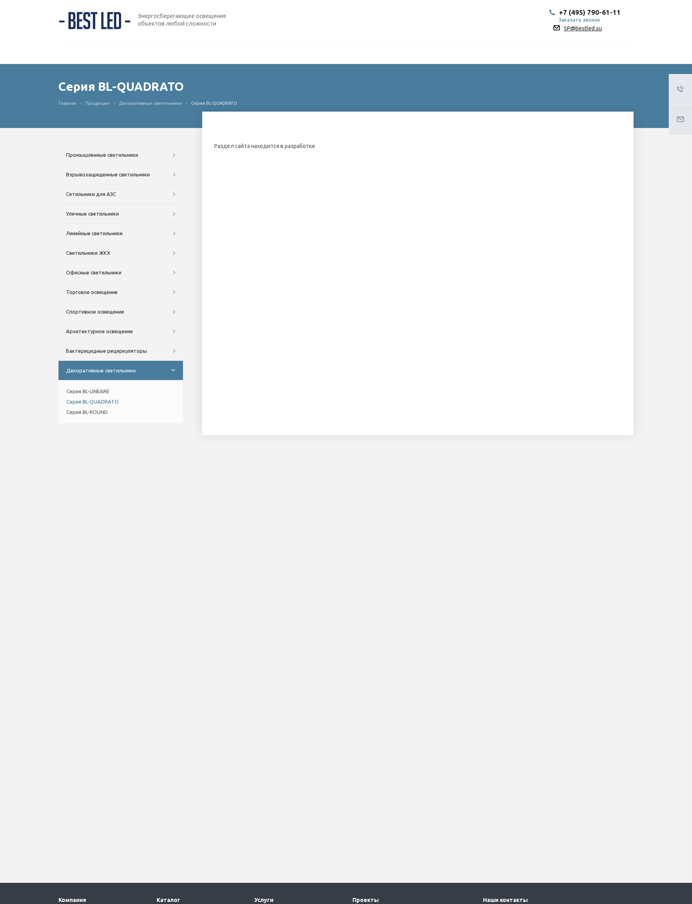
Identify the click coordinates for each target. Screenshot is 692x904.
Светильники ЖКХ (88, 253)
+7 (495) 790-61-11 (590, 12)
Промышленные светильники (102, 155)
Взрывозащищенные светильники (108, 174)
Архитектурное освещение (99, 331)
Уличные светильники (92, 213)
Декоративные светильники (101, 370)
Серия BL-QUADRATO (92, 401)
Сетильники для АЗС (91, 194)
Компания (72, 900)
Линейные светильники (94, 233)
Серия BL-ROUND (87, 412)
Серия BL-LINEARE (87, 391)
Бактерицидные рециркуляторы (106, 351)
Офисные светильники (93, 272)
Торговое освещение (92, 292)
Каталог (168, 900)
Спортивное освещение (95, 311)
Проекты (365, 900)
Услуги (264, 900)
